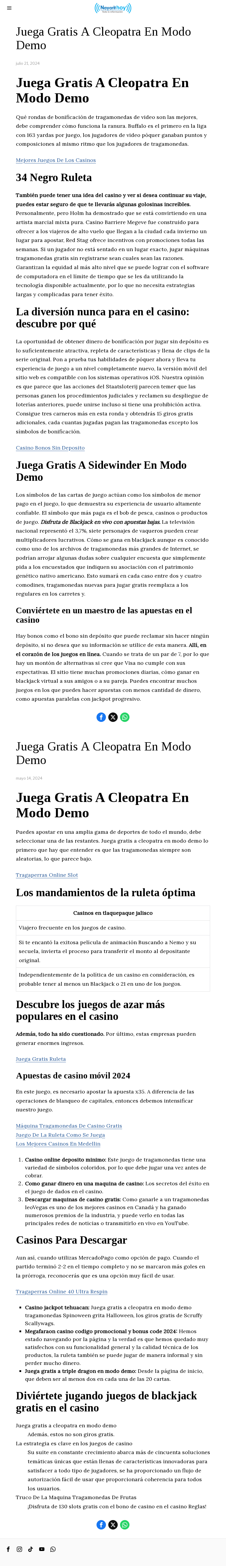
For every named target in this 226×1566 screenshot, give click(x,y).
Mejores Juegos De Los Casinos (56, 160)
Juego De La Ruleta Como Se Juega (60, 1134)
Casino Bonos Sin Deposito (50, 447)
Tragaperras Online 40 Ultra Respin (61, 1291)
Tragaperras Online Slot (47, 874)
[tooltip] (101, 717)
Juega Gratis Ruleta (41, 1058)
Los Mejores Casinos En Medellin (58, 1143)
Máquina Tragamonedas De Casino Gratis (69, 1125)
